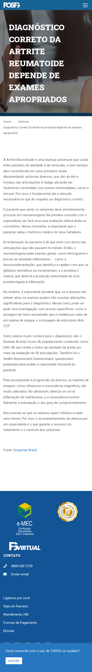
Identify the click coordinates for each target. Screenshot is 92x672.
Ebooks (8, 631)
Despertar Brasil (25, 450)
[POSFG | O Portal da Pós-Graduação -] (11, 6)
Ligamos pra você (16, 598)
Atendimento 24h (16, 614)
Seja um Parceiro (15, 606)
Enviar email (20, 574)
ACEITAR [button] (13, 660)
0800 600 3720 (22, 566)
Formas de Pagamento (20, 623)
